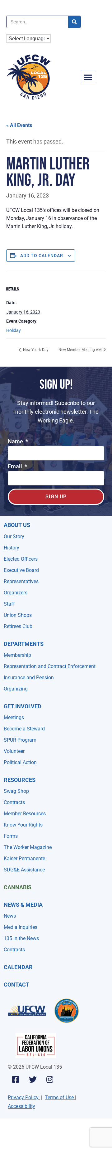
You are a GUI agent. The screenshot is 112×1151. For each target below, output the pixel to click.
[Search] (74, 22)
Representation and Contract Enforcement (50, 666)
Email (15, 467)
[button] (88, 77)
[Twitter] (32, 1079)
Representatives (21, 581)
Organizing (16, 689)
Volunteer (14, 751)
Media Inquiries (20, 927)
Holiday (13, 330)
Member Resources (25, 814)
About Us (17, 525)
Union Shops (18, 615)
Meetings (14, 717)
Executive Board (21, 570)
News (10, 916)
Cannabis (17, 887)
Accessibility (21, 1106)
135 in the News (21, 938)
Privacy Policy (23, 1097)
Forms (11, 836)
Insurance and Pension (29, 677)
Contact (16, 984)
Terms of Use (59, 1097)
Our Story (14, 536)
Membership (17, 655)
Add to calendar (41, 255)
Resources (19, 780)
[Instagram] (50, 1079)
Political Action (20, 762)
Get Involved (22, 706)
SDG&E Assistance (24, 870)
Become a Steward (24, 729)
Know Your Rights (23, 825)
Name (16, 442)
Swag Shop (16, 791)
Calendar (18, 967)
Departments (24, 644)
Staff (9, 604)
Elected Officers (21, 559)
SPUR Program (20, 740)
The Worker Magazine (28, 847)
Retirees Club (18, 626)
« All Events (19, 125)
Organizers (15, 593)
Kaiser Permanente (24, 858)
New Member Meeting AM (80, 350)
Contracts (14, 802)
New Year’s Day (35, 350)
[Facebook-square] (15, 1079)
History (11, 548)
